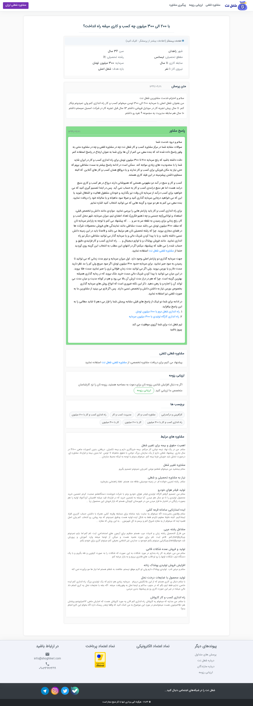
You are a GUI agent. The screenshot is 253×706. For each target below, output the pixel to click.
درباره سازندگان (205, 666)
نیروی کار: (177, 69)
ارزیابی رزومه (196, 5)
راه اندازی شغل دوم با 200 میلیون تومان (158, 311)
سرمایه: (119, 63)
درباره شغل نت (205, 660)
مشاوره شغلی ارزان (15, 5)
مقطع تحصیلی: (174, 57)
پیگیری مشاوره (177, 5)
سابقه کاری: (176, 63)
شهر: (180, 51)
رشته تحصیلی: (115, 57)
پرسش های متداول (206, 654)
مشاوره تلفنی (213, 5)
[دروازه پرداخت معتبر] (100, 660)
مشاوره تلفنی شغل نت (161, 251)
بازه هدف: (118, 69)
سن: (121, 51)
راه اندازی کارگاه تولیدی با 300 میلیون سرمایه (154, 316)
